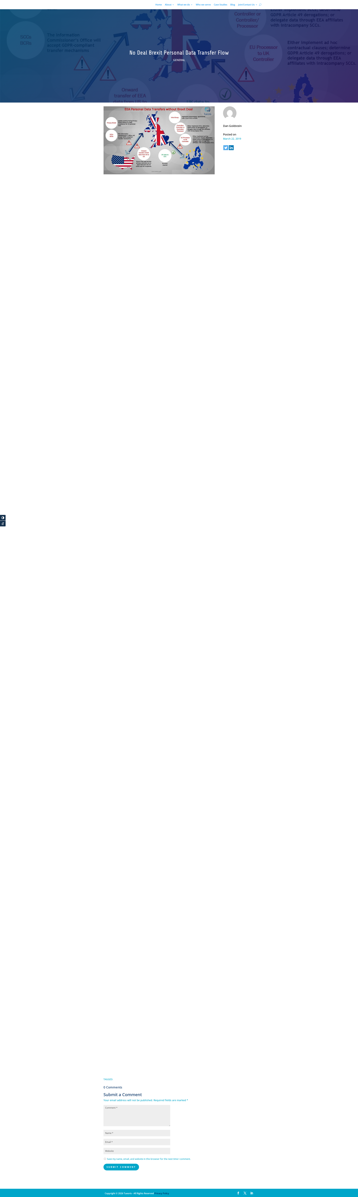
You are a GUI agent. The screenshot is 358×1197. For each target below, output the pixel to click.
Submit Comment (121, 1167)
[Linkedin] (231, 147)
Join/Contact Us (246, 5)
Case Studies (220, 5)
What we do (183, 5)
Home (158, 5)
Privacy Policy (161, 1193)
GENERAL (179, 60)
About (168, 5)
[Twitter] (225, 147)
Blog (232, 5)
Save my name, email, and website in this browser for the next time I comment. (149, 1158)
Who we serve (203, 5)
